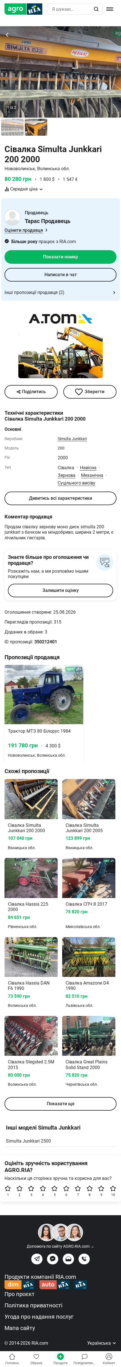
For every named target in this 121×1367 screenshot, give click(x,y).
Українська (99, 1343)
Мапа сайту (20, 1328)
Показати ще (61, 1103)
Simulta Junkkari (72, 438)
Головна (12, 1363)
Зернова (66, 475)
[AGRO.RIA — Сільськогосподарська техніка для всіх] (26, 9)
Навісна (88, 467)
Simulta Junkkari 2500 (28, 1141)
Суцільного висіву (76, 483)
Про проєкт (20, 1294)
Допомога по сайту (60, 1246)
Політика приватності (33, 1305)
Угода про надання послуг (39, 1316)
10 (113, 1195)
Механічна (92, 475)
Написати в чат (60, 274)
